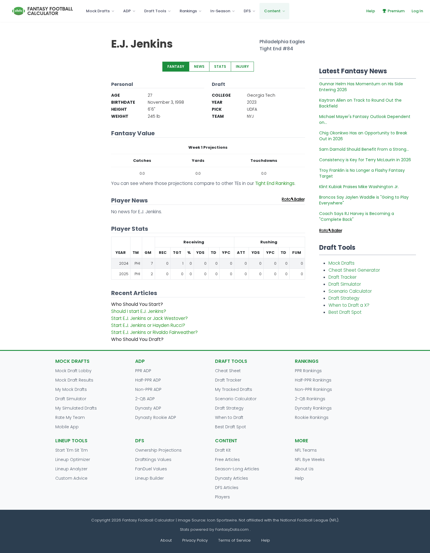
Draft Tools (155, 11)
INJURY (242, 66)
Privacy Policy (195, 540)
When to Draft (229, 417)
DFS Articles (226, 487)
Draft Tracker (342, 277)
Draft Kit (223, 450)
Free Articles (227, 459)
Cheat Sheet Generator (354, 270)
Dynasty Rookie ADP (155, 417)
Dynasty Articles (231, 478)
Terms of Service (234, 540)
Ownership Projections (158, 450)
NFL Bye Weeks (310, 459)
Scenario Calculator (350, 291)
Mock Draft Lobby (73, 371)
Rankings (188, 11)
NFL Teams (306, 450)
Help (370, 11)
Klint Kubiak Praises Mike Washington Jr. (359, 187)
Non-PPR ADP (148, 389)
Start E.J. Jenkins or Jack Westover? (149, 318)
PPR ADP (143, 371)
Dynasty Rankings (313, 408)
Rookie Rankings (311, 417)
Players (222, 497)
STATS (220, 66)
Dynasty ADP (148, 408)
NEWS (199, 66)
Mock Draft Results (74, 380)
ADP (127, 11)
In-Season (220, 11)
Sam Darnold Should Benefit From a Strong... (364, 149)
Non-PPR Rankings (313, 389)
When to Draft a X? (348, 305)
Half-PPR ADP (148, 380)
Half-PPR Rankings (313, 380)
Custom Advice (71, 478)
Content (272, 11)
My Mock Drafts (71, 389)
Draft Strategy (343, 298)
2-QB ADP (145, 399)
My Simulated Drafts (76, 408)
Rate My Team (70, 417)
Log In (417, 11)
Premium (396, 11)
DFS (247, 11)
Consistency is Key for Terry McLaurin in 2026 (365, 160)
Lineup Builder (149, 478)
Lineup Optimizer (72, 459)
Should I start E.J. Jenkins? (138, 311)
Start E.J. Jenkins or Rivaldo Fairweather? (154, 332)
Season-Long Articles (237, 469)
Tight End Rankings (275, 183)
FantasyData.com (232, 529)
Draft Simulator (344, 284)
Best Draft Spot (345, 312)
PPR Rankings (308, 371)
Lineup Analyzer (71, 469)
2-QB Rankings (310, 399)
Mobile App (67, 427)
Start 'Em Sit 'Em (71, 450)
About (166, 540)
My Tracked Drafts (233, 389)
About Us (304, 469)
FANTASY (175, 66)
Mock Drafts (98, 11)
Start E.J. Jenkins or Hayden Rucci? (148, 325)
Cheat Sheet (228, 371)
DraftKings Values (153, 459)
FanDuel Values (151, 469)
